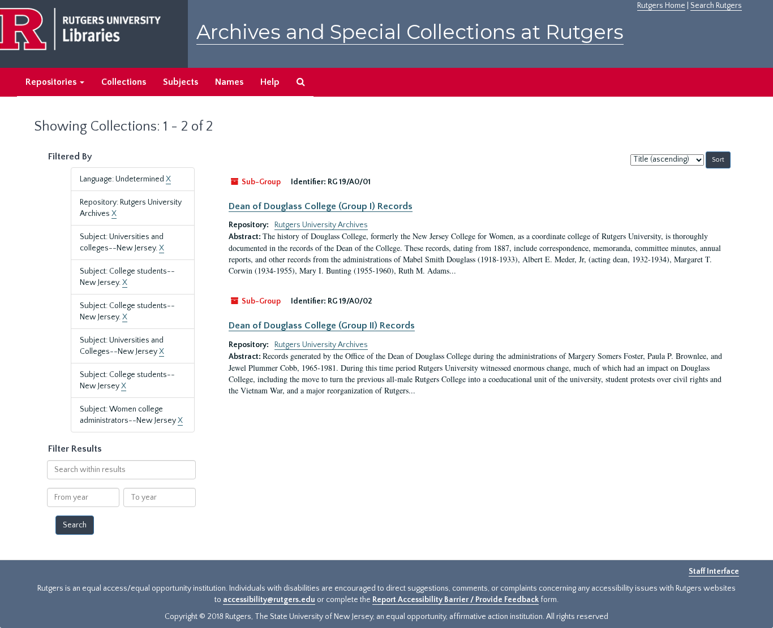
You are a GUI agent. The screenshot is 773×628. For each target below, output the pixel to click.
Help (270, 82)
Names (229, 82)
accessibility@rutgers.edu (269, 599)
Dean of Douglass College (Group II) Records (322, 326)
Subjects (180, 82)
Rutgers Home (661, 5)
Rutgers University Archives (321, 224)
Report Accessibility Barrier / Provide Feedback (455, 599)
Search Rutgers (716, 5)
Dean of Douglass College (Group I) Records (321, 206)
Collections (123, 82)
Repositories (52, 82)
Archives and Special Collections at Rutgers (410, 32)
